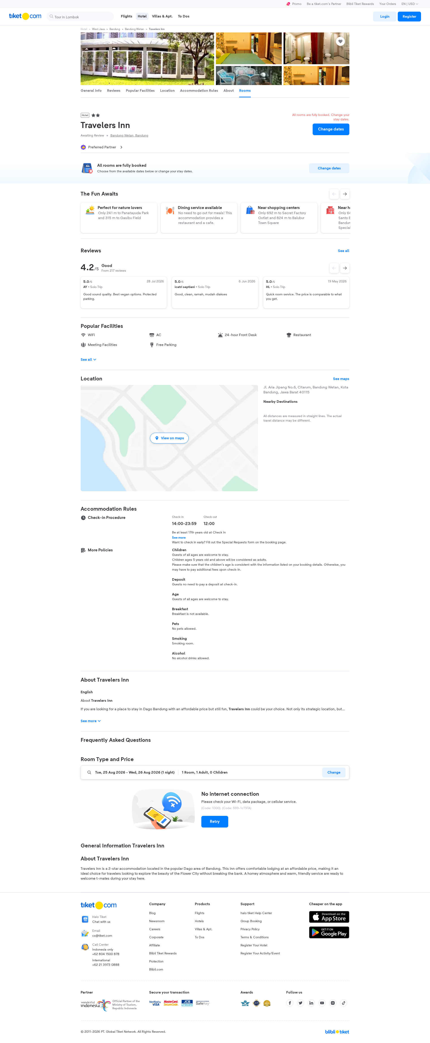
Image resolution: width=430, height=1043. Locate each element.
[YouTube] (322, 1003)
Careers (154, 929)
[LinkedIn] (311, 1003)
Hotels (199, 921)
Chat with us (101, 922)
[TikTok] (343, 1003)
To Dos (199, 937)
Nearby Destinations (280, 401)
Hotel (84, 29)
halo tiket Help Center (256, 913)
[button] (169, 438)
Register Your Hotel (254, 945)
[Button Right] (344, 268)
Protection (156, 962)
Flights (199, 913)
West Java (98, 29)
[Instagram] (332, 1003)
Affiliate (154, 945)
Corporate (156, 937)
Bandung (115, 29)
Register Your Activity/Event (260, 953)
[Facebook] (289, 1003)
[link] (384, 16)
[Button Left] (334, 268)
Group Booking (251, 921)
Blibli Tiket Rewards (360, 4)
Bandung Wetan (134, 29)
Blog (152, 913)
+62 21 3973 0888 (105, 965)
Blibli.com (156, 970)
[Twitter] (300, 1003)
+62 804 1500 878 (105, 954)
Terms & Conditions (255, 937)
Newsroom (157, 921)
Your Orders (387, 4)
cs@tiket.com (102, 936)
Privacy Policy (250, 929)
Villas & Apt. (203, 929)
